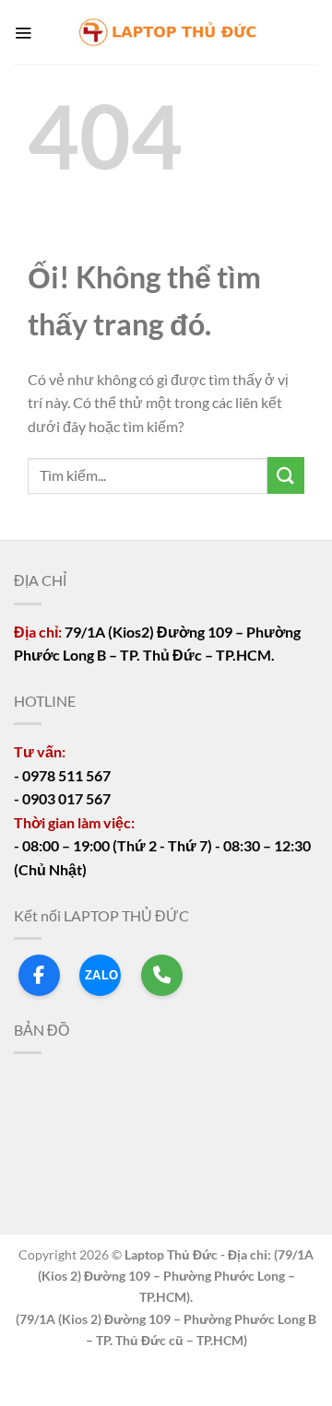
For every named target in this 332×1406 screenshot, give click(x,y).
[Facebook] (39, 975)
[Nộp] (285, 475)
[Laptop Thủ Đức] (166, 33)
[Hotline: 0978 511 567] (162, 975)
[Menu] (23, 32)
